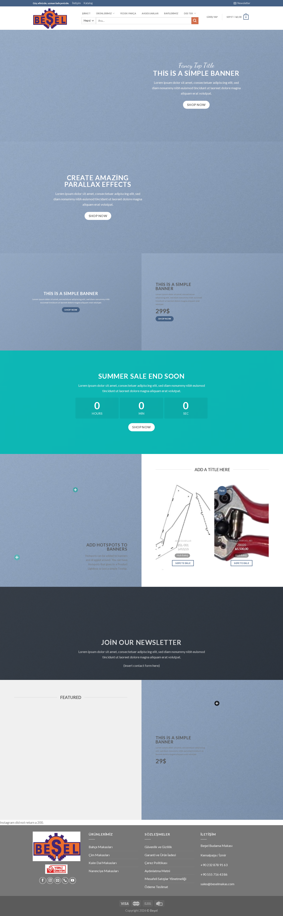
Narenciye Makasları (104, 871)
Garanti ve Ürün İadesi (160, 855)
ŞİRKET (86, 13)
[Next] (271, 527)
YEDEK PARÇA (128, 13)
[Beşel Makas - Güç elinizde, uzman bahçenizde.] (53, 18)
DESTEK (188, 13)
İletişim (76, 3)
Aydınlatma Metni (157, 871)
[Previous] (153, 527)
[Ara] (194, 20)
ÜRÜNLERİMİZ (104, 13)
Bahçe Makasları (100, 847)
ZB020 (241, 545)
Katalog (88, 3)
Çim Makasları (99, 855)
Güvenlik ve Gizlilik (158, 847)
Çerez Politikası (156, 863)
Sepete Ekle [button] (182, 563)
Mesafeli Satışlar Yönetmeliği (165, 879)
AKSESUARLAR (150, 13)
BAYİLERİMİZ (171, 13)
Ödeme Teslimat (156, 887)
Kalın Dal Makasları (103, 863)
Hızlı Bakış (182, 555)
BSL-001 (182, 545)
